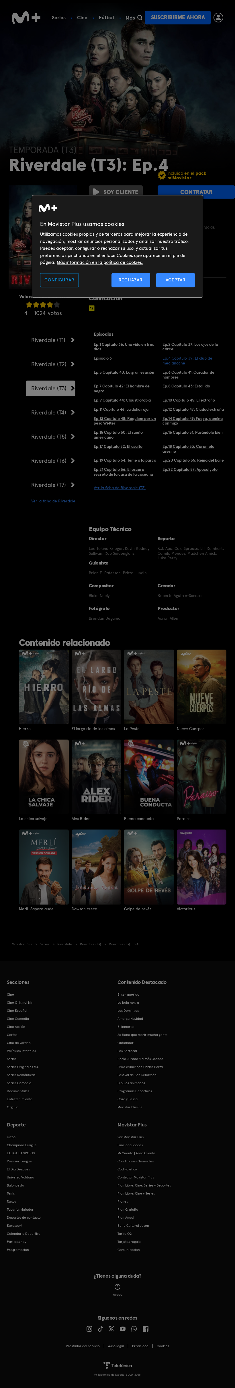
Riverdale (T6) (48, 460)
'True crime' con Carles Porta (140, 1067)
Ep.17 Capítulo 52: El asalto (118, 446)
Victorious (186, 909)
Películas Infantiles (21, 1051)
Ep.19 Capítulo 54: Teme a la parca (125, 460)
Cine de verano (19, 1043)
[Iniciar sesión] (218, 17)
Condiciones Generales (135, 1161)
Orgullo (12, 1107)
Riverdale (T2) (48, 364)
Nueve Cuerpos (190, 728)
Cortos (12, 1035)
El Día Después (18, 1169)
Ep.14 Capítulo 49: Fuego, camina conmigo (192, 421)
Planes (122, 1201)
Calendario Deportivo (23, 1234)
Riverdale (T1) (48, 340)
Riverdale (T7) (48, 484)
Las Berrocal (127, 1051)
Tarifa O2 (124, 1234)
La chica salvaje (33, 818)
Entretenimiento (19, 1099)
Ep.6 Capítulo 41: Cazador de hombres (188, 374)
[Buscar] (139, 17)
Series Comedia (19, 1083)
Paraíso (184, 818)
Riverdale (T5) (48, 436)
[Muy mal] (29, 305)
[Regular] (43, 305)
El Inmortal (125, 1027)
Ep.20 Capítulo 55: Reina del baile (193, 460)
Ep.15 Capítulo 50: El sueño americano (118, 434)
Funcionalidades (130, 1145)
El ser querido (128, 994)
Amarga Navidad (130, 1019)
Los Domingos (128, 1011)
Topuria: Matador (20, 1209)
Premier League (19, 1161)
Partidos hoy (16, 1242)
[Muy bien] (57, 305)
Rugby (11, 1201)
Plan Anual (125, 1218)
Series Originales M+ (22, 1067)
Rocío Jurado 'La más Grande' (140, 1059)
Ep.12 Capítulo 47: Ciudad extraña (193, 409)
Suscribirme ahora (178, 17)
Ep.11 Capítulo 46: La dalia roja (121, 409)
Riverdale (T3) (48, 388)
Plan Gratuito (127, 1209)
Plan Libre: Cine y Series (136, 1193)
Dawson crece (84, 909)
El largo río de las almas (93, 728)
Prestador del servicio (83, 1346)
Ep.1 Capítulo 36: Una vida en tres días (124, 347)
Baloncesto (15, 1185)
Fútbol (106, 17)
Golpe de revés (137, 909)
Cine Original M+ (20, 1003)
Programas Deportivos (134, 1091)
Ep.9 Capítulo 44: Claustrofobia (122, 400)
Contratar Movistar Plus (135, 1177)
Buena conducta (139, 818)
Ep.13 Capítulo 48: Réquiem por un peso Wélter (125, 421)
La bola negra (128, 1003)
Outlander (125, 1043)
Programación (18, 1250)
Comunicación (128, 1250)
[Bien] (50, 305)
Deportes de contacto (24, 1218)
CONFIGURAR (59, 280)
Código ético (127, 1169)
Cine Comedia (18, 1019)
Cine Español (17, 1011)
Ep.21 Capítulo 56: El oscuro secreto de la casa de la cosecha (123, 472)
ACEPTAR (176, 280)
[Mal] (36, 305)
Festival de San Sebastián (136, 1075)
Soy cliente (120, 192)
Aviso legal (116, 1346)
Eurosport (14, 1226)
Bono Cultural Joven (133, 1226)
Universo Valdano (20, 1177)
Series (59, 17)
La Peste (132, 728)
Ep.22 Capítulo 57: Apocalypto (190, 469)
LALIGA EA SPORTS (21, 1153)
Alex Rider (81, 818)
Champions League (22, 1145)
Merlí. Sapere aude (36, 909)
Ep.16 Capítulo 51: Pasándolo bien (192, 432)
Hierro (25, 728)
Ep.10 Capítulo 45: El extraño (188, 400)
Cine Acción (16, 1027)
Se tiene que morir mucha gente (142, 1035)
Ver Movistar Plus (130, 1137)
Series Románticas (21, 1075)
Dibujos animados (131, 1083)
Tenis (11, 1193)
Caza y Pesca (127, 1099)
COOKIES (163, 1346)
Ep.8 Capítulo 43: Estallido (186, 386)
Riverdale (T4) (48, 412)
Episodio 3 (103, 358)
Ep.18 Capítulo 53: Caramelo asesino (188, 449)
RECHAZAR (131, 280)
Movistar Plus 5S (129, 1107)
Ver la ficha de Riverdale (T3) (120, 487)
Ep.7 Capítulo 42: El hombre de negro (122, 388)
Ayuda (117, 1295)
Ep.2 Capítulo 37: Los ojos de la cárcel (190, 347)
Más (130, 18)
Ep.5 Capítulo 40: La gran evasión (124, 372)
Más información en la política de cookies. (100, 262)
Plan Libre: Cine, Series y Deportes (144, 1185)
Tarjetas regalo (129, 1242)
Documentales (18, 1091)
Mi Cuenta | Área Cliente (136, 1153)
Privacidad (140, 1346)
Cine (82, 17)
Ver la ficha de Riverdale (53, 501)
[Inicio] (26, 17)
